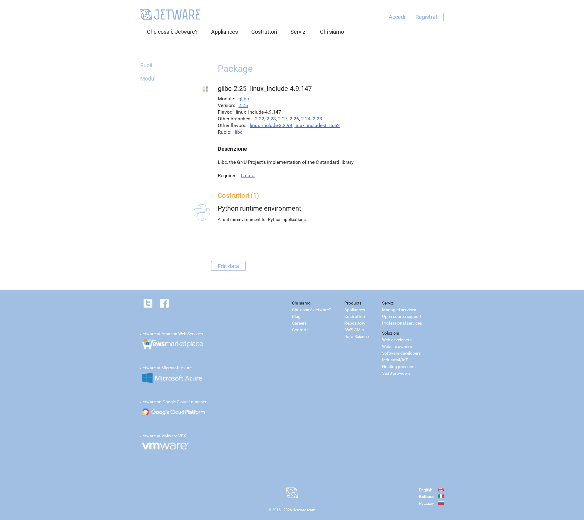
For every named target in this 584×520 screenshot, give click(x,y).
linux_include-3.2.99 (271, 125)
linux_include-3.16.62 (317, 125)
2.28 (271, 119)
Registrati (427, 17)
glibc (243, 99)
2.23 (317, 119)
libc (238, 132)
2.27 (282, 119)
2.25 (243, 105)
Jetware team (304, 510)
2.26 (294, 119)
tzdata (248, 175)
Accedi (397, 17)
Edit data (228, 266)
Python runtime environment (259, 208)
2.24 (306, 119)
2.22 (259, 119)
